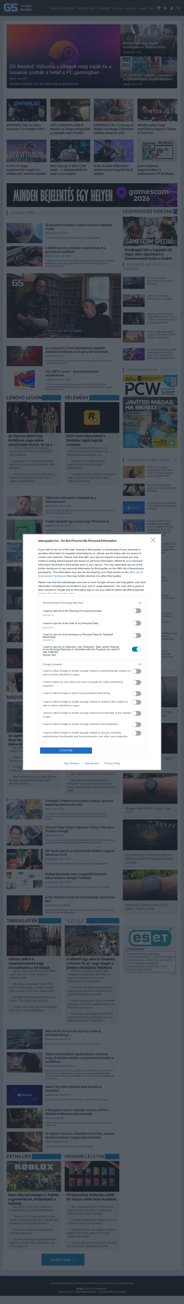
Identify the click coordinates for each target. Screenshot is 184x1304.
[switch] (136, 610)
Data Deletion (71, 763)
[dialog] (92, 652)
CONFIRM (66, 750)
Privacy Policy (112, 763)
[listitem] (92, 603)
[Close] (154, 541)
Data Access (92, 763)
